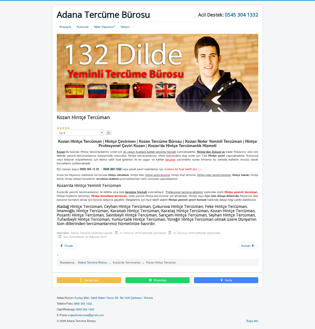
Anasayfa (65, 27)
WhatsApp (159, 280)
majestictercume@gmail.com (86, 315)
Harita (228, 280)
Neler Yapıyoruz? (104, 27)
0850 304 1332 (83, 303)
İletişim (125, 27)
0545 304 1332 (241, 14)
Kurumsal (82, 27)
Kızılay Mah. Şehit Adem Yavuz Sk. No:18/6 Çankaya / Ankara (114, 298)
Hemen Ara (90, 280)
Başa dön (252, 321)
